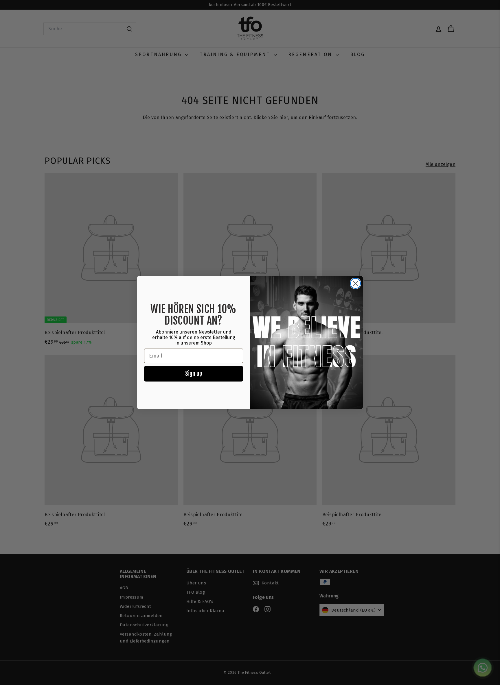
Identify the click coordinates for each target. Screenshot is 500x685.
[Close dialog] (355, 283)
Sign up (193, 373)
